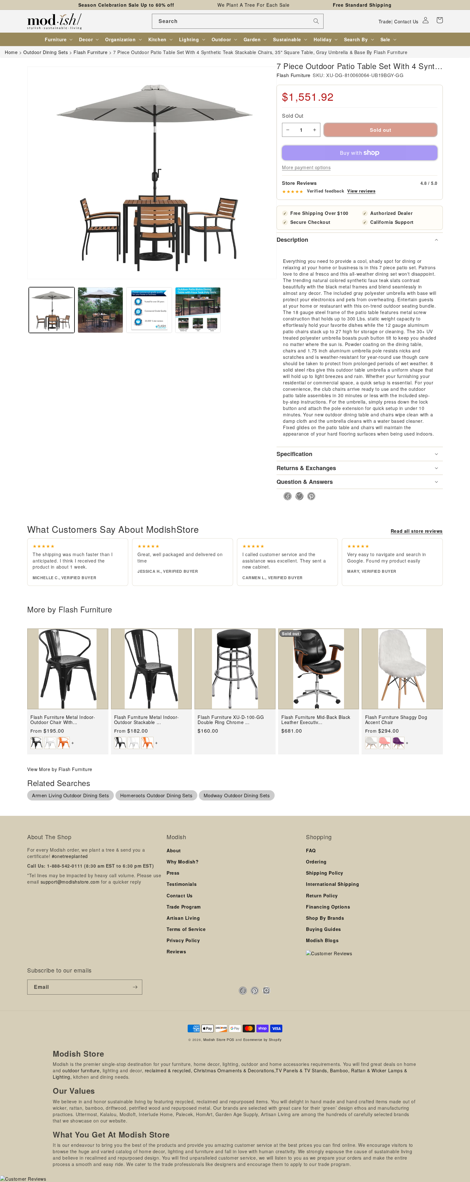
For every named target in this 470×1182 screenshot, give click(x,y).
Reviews (176, 951)
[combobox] (237, 21)
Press (173, 873)
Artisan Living (183, 918)
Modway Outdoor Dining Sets (237, 795)
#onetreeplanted (70, 856)
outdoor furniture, (81, 1070)
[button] (440, 20)
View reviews (361, 191)
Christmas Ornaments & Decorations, (235, 1070)
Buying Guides (323, 929)
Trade (385, 21)
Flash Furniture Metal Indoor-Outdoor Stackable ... (146, 720)
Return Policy (322, 895)
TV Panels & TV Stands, (302, 1070)
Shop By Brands (325, 918)
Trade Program (184, 906)
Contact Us (406, 21)
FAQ (311, 850)
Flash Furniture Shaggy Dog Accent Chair (396, 720)
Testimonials (182, 884)
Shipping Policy (324, 873)
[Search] (316, 21)
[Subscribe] (135, 987)
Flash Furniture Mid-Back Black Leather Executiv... (315, 720)
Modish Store (214, 1039)
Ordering (316, 861)
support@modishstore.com (70, 882)
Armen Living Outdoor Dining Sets (70, 795)
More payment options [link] (306, 167)
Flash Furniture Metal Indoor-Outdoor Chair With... (62, 720)
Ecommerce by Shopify (262, 1039)
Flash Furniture (293, 75)
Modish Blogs (322, 940)
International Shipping (332, 884)
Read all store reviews (417, 531)
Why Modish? (183, 861)
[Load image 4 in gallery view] (198, 310)
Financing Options (328, 906)
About (174, 850)
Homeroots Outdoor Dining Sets (156, 795)
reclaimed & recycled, (168, 1070)
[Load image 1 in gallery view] (51, 310)
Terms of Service (186, 929)
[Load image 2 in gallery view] (100, 310)
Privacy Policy (183, 940)
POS (230, 1039)
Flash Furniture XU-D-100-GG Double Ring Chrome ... (231, 720)
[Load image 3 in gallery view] (149, 310)
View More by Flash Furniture (59, 769)
